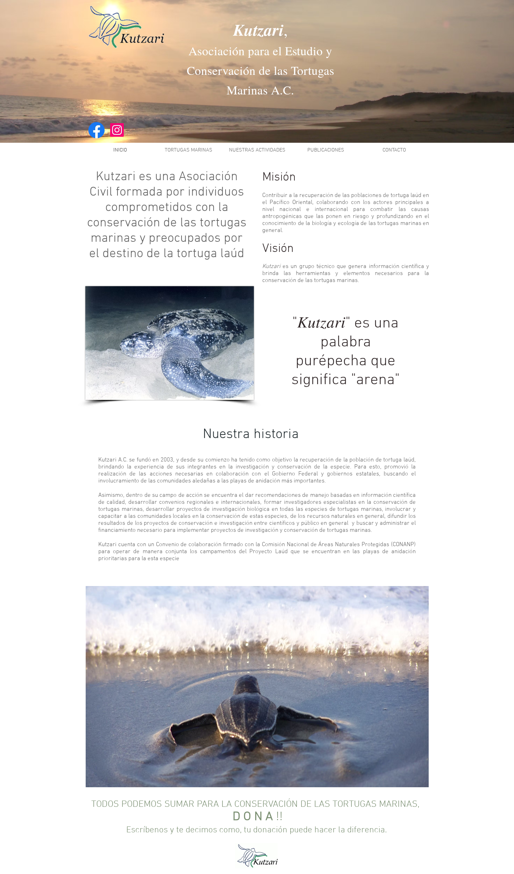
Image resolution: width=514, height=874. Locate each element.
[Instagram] (117, 130)
